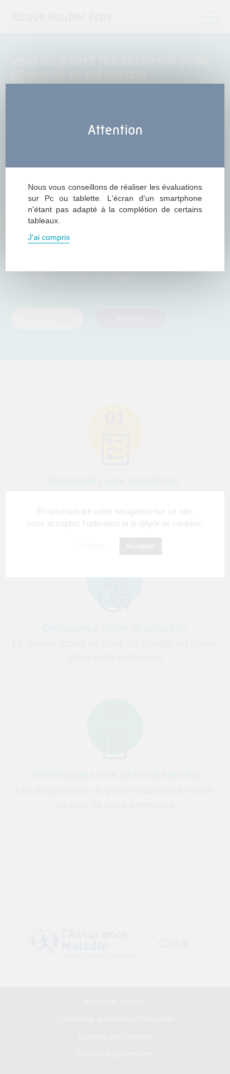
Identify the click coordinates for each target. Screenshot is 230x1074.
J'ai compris (49, 237)
